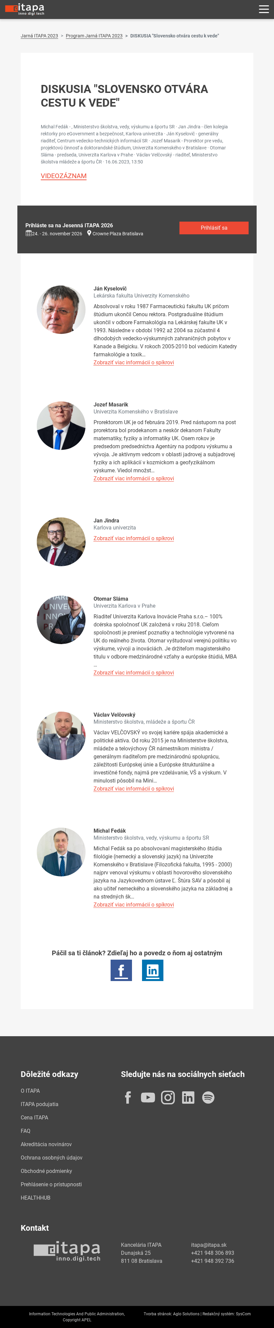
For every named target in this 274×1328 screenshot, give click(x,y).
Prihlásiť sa (214, 228)
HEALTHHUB (35, 1198)
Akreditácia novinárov (46, 1144)
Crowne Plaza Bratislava (118, 233)
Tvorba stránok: (158, 1314)
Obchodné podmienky (46, 1171)
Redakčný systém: (218, 1314)
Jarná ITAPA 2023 (39, 35)
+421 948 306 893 (212, 1253)
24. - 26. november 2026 (57, 233)
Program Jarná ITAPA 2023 (94, 35)
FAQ (25, 1131)
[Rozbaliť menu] (264, 9)
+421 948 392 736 (212, 1261)
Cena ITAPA (34, 1117)
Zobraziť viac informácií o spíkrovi (134, 362)
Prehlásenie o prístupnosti (51, 1184)
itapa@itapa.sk (209, 1245)
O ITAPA (30, 1091)
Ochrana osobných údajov (52, 1158)
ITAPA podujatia (39, 1104)
